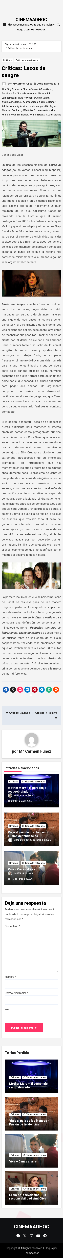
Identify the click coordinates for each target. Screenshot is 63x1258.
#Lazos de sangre (33, 106)
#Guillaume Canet (11, 102)
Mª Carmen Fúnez (22, 83)
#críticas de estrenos (25, 93)
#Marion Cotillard (11, 110)
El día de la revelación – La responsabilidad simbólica (27, 1196)
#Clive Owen (45, 89)
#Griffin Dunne (41, 97)
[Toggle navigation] (4, 24)
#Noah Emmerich (18, 114)
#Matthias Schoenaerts (35, 110)
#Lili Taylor (50, 106)
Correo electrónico (16, 993)
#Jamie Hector (47, 102)
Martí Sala (19, 839)
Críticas (7, 60)
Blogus (49, 1248)
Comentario (12, 926)
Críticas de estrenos (27, 60)
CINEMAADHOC (31, 19)
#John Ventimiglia (12, 106)
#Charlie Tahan (29, 89)
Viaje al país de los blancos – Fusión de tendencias (28, 834)
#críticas (7, 93)
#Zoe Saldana (53, 114)
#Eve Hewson (25, 97)
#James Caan (30, 102)
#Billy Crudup (12, 89)
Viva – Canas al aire (21, 869)
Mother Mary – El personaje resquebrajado (27, 789)
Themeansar (31, 1253)
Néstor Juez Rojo (23, 795)
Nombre (10, 976)
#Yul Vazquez (37, 114)
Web (7, 1009)
